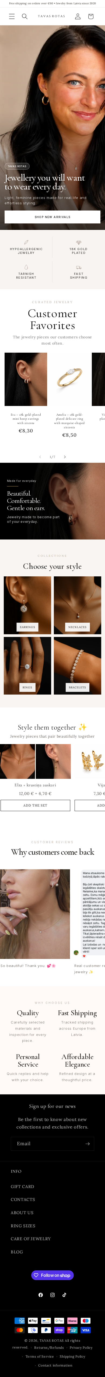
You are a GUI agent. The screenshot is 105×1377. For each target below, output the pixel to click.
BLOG (17, 1252)
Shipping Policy (72, 1356)
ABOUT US (22, 1212)
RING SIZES (23, 1225)
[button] (11, 16)
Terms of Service (40, 1356)
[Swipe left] (40, 457)
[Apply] (87, 1144)
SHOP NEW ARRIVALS (53, 217)
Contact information (55, 1365)
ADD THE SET (35, 805)
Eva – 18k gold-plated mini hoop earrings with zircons (25, 418)
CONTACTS (23, 1199)
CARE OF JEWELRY (31, 1238)
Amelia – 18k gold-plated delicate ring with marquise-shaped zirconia (69, 420)
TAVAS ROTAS (52, 1341)
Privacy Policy (81, 1348)
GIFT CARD (22, 1186)
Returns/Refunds (49, 1348)
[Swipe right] (65, 457)
